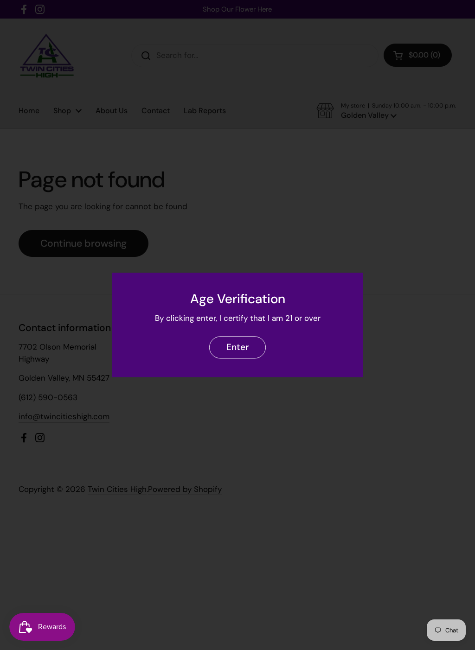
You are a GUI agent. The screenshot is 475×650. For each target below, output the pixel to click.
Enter (237, 347)
